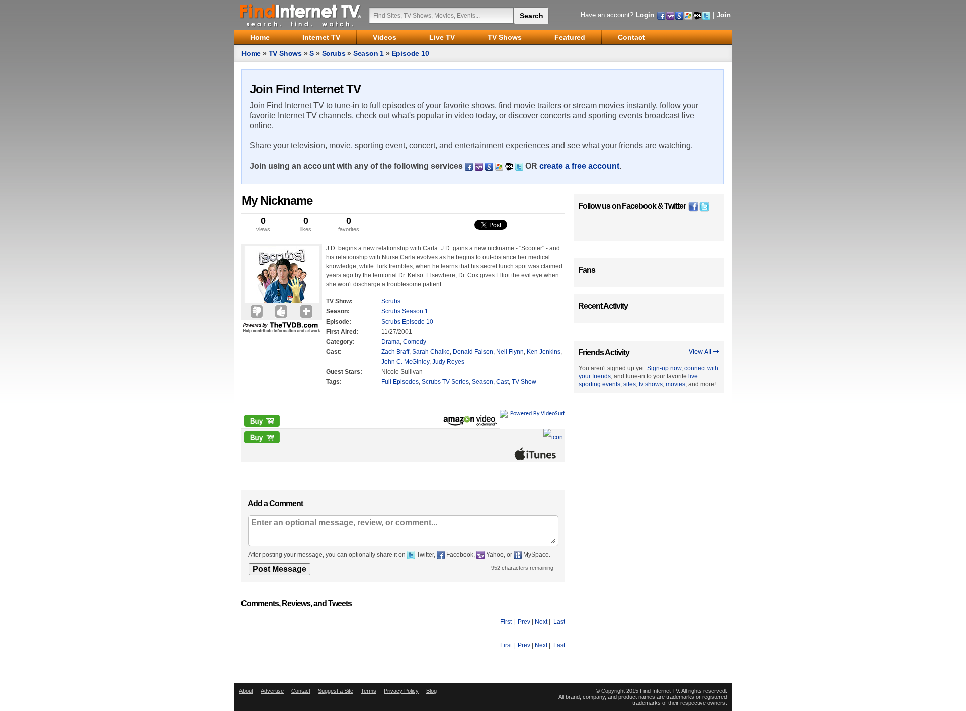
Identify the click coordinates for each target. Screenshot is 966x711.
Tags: (334, 381)
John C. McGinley (405, 361)
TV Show (524, 381)
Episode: (338, 321)
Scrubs (334, 53)
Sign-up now (664, 368)
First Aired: (342, 331)
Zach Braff (395, 351)
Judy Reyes (448, 361)
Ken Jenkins (543, 351)
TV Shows (285, 53)
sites (629, 384)
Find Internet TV (301, 15)
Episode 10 (410, 53)
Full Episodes (400, 381)
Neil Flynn (510, 351)
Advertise (272, 691)
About (246, 691)
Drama (390, 341)
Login (645, 15)
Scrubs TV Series (445, 381)
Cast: (334, 351)
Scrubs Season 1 (404, 311)
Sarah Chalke (431, 351)
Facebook (639, 206)
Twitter (675, 206)
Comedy (414, 341)
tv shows (651, 384)
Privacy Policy (401, 691)
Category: (340, 341)
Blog (431, 691)
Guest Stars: (344, 371)
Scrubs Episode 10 (407, 321)
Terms (368, 691)
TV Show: (339, 301)
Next (541, 621)
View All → (704, 352)
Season (482, 381)
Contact (300, 691)
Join (724, 15)
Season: (338, 311)
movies (675, 384)
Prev (524, 621)
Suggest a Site (335, 691)
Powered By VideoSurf (537, 414)
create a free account (579, 166)
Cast (502, 381)
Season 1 (368, 53)
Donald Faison (473, 351)
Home (251, 53)
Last (559, 621)
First (506, 621)
